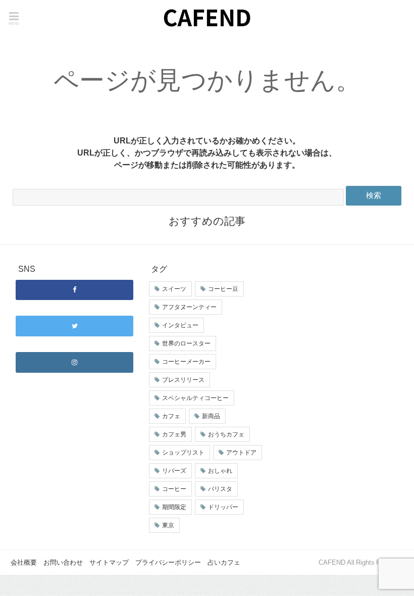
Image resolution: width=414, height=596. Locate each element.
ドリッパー (223, 507)
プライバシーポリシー (168, 562)
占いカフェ (224, 562)
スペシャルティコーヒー (195, 398)
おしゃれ (220, 471)
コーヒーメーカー (186, 362)
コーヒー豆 (223, 289)
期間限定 (174, 507)
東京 (168, 525)
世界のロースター (186, 343)
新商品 (211, 416)
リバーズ (174, 471)
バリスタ (220, 489)
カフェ (171, 416)
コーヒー (174, 489)
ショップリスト (183, 453)
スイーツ (174, 289)
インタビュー (180, 325)
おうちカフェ (226, 434)
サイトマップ (109, 562)
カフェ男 (174, 434)
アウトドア (241, 453)
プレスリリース (183, 380)
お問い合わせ (63, 562)
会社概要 (24, 562)
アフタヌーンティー (189, 307)
